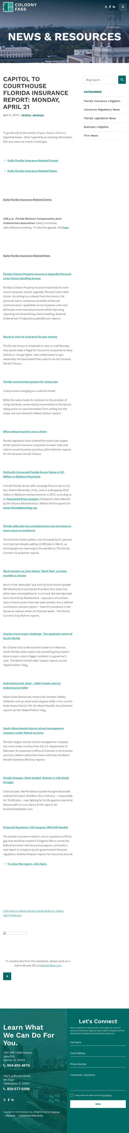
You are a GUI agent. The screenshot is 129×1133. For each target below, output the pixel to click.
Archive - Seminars (33, 115)
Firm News (91, 135)
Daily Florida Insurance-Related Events (32, 160)
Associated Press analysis (23, 499)
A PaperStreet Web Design (31, 1115)
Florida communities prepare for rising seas (30, 381)
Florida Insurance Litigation (102, 101)
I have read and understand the (93, 1095)
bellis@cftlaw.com (50, 965)
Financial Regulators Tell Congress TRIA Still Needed (35, 827)
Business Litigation (96, 126)
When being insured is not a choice (25, 431)
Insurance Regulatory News (102, 109)
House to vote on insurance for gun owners (30, 336)
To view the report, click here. (27, 864)
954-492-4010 (18, 1065)
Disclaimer (10, 1115)
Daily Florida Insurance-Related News (32, 171)
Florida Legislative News (100, 118)
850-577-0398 (18, 1088)
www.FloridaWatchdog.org (20, 508)
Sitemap (56, 1111)
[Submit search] (122, 80)
